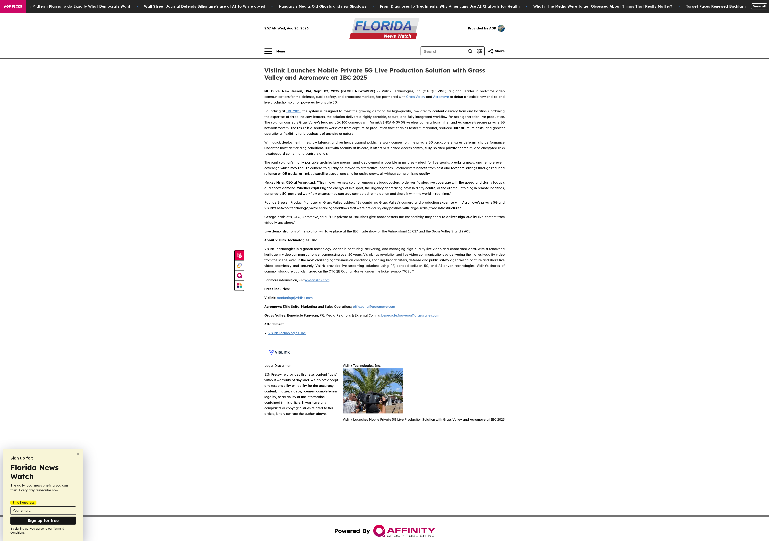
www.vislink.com (317, 280)
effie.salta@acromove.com (374, 307)
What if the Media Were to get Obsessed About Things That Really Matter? (602, 6)
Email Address (23, 503)
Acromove (441, 97)
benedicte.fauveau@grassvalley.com (410, 315)
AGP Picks (13, 6)
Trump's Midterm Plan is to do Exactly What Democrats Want (73, 6)
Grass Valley (415, 97)
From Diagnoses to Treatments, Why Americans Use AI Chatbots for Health (450, 6)
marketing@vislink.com (295, 298)
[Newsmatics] (239, 286)
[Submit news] (239, 255)
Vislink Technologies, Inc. (287, 333)
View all (759, 6)
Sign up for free (43, 520)
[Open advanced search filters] (479, 51)
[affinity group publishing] (239, 275)
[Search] (470, 51)
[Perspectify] (239, 265)
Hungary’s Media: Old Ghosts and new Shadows (322, 6)
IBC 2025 (293, 111)
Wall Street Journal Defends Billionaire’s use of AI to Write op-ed (204, 6)
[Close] (78, 454)
